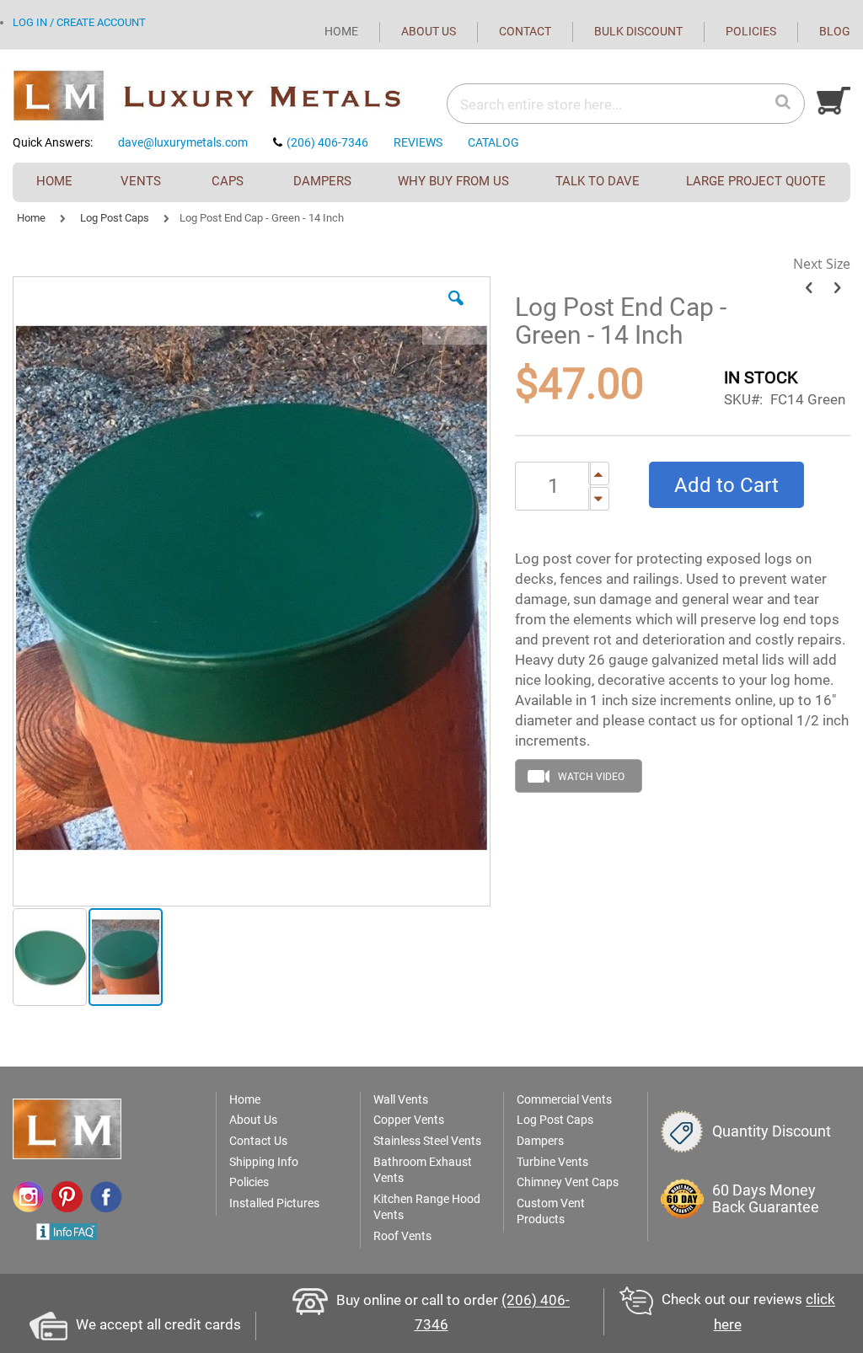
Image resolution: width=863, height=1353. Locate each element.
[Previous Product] (809, 288)
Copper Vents (408, 1119)
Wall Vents (400, 1099)
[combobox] (572, 104)
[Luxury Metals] (222, 96)
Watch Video (591, 777)
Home (31, 217)
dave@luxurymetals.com (183, 142)
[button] (456, 311)
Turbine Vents (552, 1161)
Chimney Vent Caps (568, 1182)
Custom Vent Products (551, 1211)
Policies (249, 1182)
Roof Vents (402, 1236)
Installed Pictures (274, 1203)
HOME (341, 31)
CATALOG (493, 142)
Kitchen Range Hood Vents (426, 1207)
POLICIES (751, 31)
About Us (253, 1119)
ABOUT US (428, 31)
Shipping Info (263, 1161)
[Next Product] (837, 288)
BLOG (834, 31)
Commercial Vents (564, 1099)
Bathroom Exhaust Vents (422, 1170)
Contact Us (258, 1140)
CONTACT (525, 31)
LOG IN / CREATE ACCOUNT (79, 22)
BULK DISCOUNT (638, 31)
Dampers (540, 1140)
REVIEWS (418, 142)
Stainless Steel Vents (427, 1140)
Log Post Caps (114, 217)
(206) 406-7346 (327, 142)
